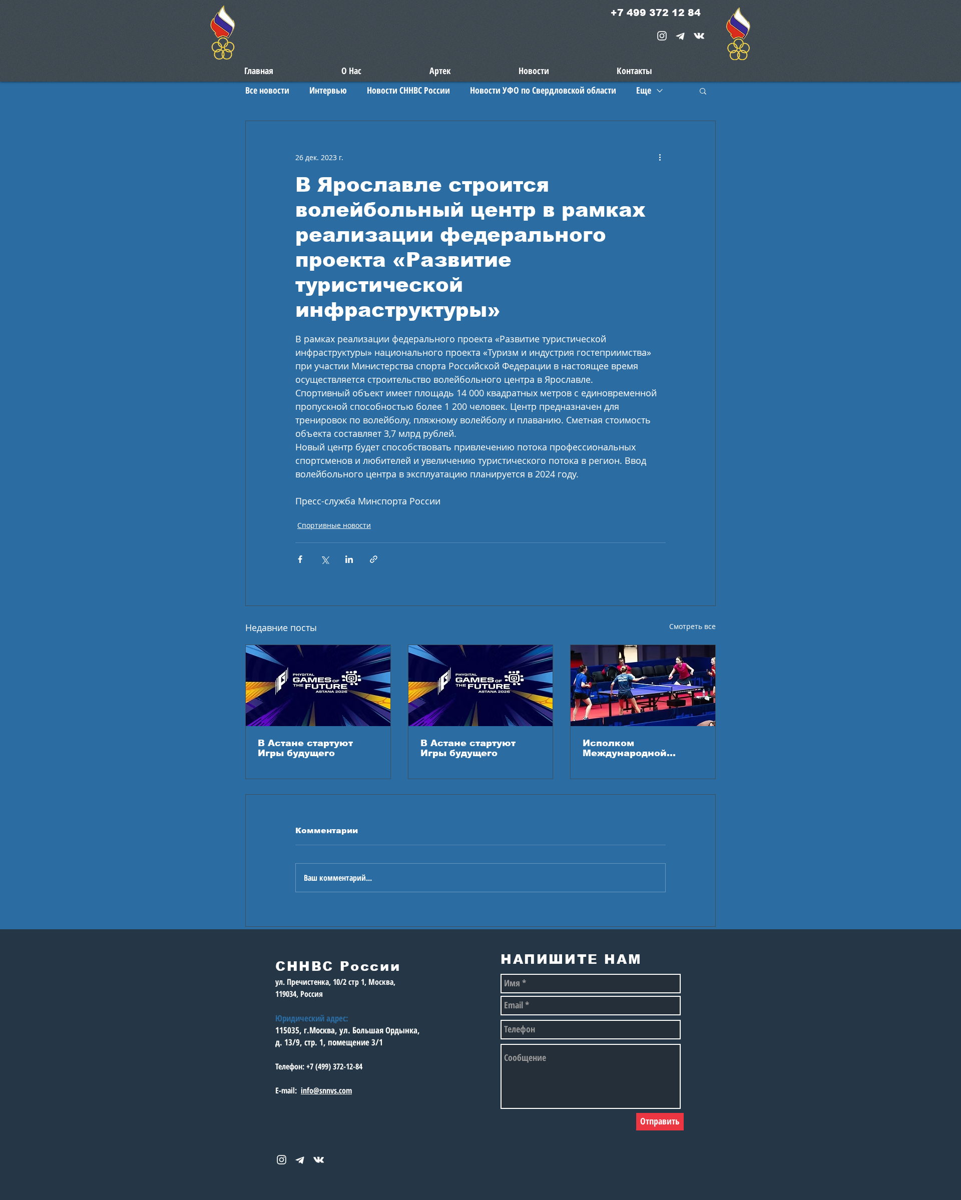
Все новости (267, 90)
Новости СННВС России (408, 90)
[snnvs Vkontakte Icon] (699, 36)
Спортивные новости (334, 525)
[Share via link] (373, 559)
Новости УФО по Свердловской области (543, 90)
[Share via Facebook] (300, 559)
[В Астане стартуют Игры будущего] (318, 685)
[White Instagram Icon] (662, 36)
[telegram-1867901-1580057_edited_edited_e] (680, 36)
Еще (643, 90)
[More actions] (660, 157)
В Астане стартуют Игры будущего (305, 748)
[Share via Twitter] (324, 559)
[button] (703, 91)
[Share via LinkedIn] (349, 559)
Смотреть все (692, 626)
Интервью (328, 90)
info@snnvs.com (326, 1090)
